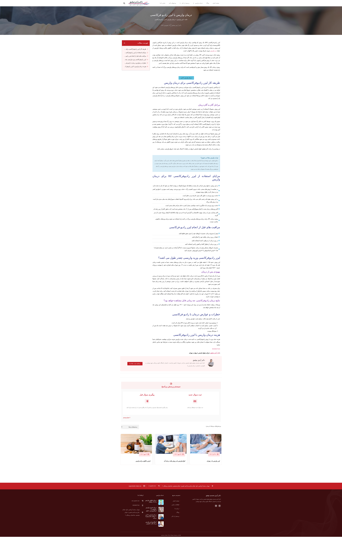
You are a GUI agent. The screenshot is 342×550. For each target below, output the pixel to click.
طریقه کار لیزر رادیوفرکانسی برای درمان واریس (135, 49)
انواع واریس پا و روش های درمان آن (174, 461)
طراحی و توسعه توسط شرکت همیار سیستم (171, 535)
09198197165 (216, 349)
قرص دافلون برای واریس (143, 461)
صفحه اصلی (216, 3)
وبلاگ (207, 3)
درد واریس (213, 51)
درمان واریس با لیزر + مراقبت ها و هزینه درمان (150, 516)
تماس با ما (162, 3)
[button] (124, 3)
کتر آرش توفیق (214, 353)
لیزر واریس (180, 19)
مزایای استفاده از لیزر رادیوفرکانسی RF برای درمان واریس (135, 52)
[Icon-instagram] (219, 505)
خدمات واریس (199, 3)
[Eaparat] (216, 505)
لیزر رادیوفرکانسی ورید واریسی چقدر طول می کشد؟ (135, 59)
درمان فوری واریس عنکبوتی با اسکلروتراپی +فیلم (151, 509)
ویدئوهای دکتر (172, 3)
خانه (186, 19)
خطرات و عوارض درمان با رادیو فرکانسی (135, 63)
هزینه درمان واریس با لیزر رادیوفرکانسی (135, 66)
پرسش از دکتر (185, 3)
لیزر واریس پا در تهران (213, 461)
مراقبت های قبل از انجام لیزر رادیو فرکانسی (135, 56)
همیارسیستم (126, 417)
